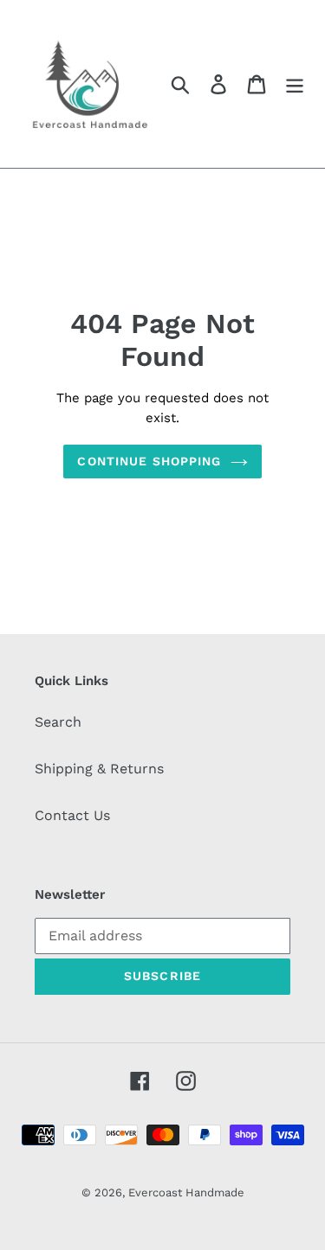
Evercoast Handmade (186, 1192)
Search (58, 722)
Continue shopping (149, 461)
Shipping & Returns (99, 768)
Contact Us (72, 815)
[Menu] (295, 84)
